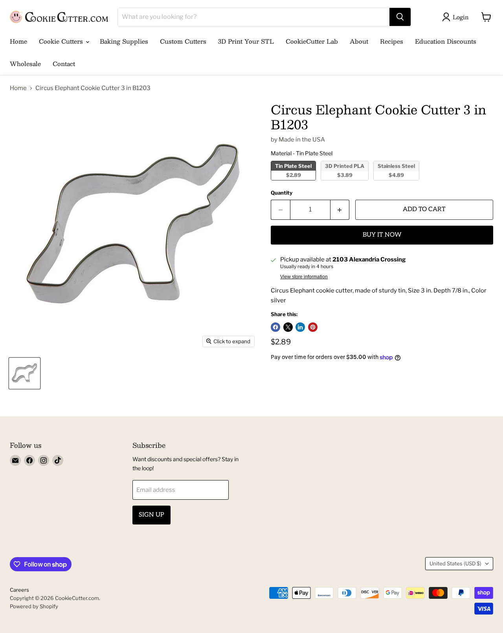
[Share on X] (288, 327)
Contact (64, 63)
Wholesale (25, 63)
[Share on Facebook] (275, 327)
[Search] (400, 17)
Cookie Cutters (62, 41)
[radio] (293, 170)
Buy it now (382, 235)
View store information (304, 277)
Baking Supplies (124, 41)
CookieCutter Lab (312, 41)
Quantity (281, 193)
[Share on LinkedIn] (300, 327)
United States (455, 563)
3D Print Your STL (246, 41)
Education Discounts (445, 41)
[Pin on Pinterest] (313, 327)
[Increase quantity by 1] (340, 209)
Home (18, 41)
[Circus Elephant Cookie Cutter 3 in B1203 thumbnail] (24, 373)
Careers (19, 590)
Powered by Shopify (34, 606)
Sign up (151, 515)
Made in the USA (302, 139)
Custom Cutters (183, 41)
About (359, 41)
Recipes (391, 41)
